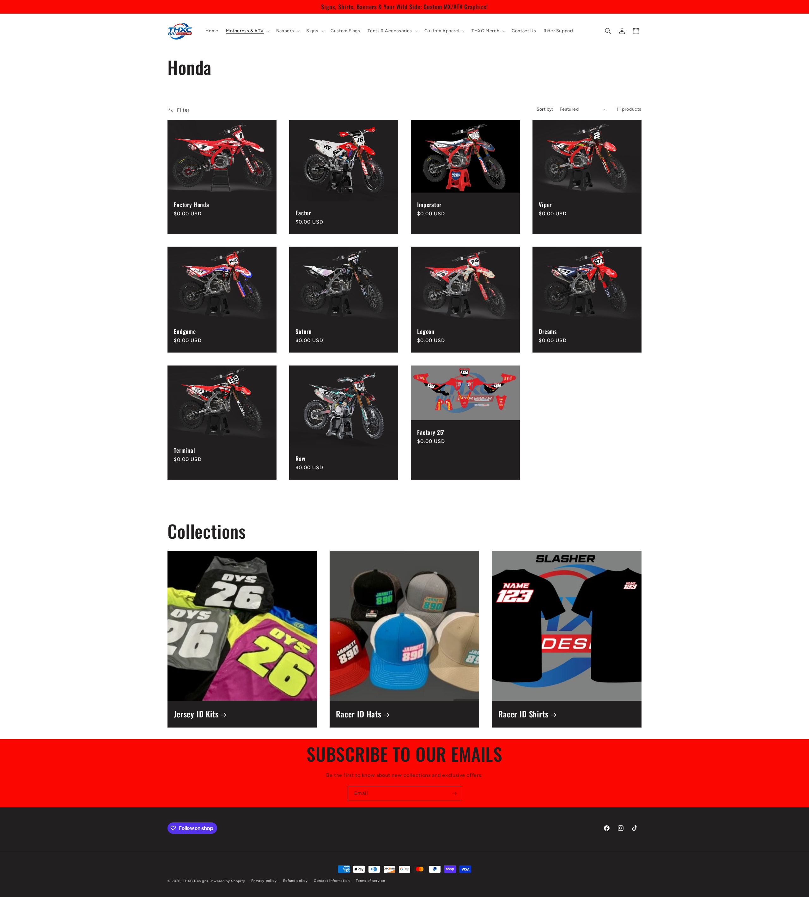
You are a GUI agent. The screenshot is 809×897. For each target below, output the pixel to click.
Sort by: (545, 109)
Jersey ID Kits (196, 714)
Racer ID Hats (358, 714)
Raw (300, 458)
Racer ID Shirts (523, 714)
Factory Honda (191, 204)
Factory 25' (430, 431)
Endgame (185, 331)
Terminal (184, 450)
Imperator (429, 204)
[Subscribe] (454, 793)
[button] (247, 31)
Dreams (548, 331)
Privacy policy (264, 881)
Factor (303, 212)
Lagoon (426, 331)
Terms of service (370, 881)
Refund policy (295, 881)
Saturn (303, 331)
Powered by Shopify (227, 881)
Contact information (332, 881)
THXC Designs (196, 881)
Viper (545, 204)
